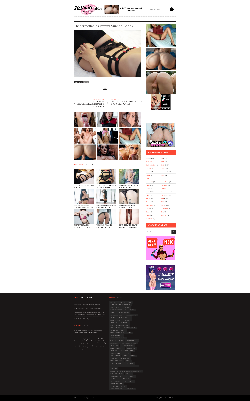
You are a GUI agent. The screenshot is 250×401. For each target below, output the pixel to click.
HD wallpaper (165, 182)
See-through (149, 205)
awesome (126, 379)
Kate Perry (114, 343)
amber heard (115, 381)
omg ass (113, 302)
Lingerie (163, 188)
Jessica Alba (114, 379)
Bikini (162, 161)
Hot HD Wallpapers (116, 19)
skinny (129, 373)
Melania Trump (131, 315)
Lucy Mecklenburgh (117, 330)
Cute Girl (163, 172)
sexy (129, 333)
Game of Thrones (116, 340)
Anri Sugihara (115, 376)
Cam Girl (148, 168)
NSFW (148, 198)
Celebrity (163, 168)
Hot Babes (78, 19)
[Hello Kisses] (89, 9)
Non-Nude (164, 195)
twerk (132, 310)
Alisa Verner (115, 356)
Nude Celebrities (91, 19)
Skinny (148, 208)
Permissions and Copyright (155, 398)
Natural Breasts (165, 192)
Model (86, 82)
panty (127, 353)
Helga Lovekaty (129, 328)
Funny (128, 19)
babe (112, 312)
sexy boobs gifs (116, 315)
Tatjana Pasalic (116, 335)
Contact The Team (170, 398)
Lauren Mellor (132, 340)
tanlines (113, 368)
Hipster (148, 185)
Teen (162, 212)
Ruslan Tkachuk (116, 361)
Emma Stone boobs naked (119, 325)
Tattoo (148, 212)
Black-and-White (150, 165)
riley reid (114, 345)
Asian (147, 158)
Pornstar (148, 202)
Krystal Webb (115, 320)
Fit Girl (148, 175)
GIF (134, 19)
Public (163, 202)
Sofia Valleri (115, 328)
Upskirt (148, 215)
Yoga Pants (149, 218)
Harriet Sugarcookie (118, 310)
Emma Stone (114, 307)
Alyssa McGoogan (116, 348)
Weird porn (164, 215)
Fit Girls (103, 19)
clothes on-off (123, 312)
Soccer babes (164, 208)
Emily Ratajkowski (117, 333)
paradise (127, 320)
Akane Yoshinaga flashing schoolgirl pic (125, 371)
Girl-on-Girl (149, 182)
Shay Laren (129, 363)
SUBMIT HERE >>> (93, 332)
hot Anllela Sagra (131, 366)
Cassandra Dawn (116, 373)
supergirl (124, 322)
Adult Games (162, 19)
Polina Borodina (130, 356)
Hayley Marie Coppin (117, 386)
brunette (113, 350)
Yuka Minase (129, 376)
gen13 (128, 361)
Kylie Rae (126, 307)
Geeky (148, 178)
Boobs (162, 165)
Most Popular (150, 19)
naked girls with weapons (119, 358)
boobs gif (113, 322)
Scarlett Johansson (117, 338)
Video (140, 19)
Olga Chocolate (116, 389)
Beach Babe (149, 161)
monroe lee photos (129, 343)
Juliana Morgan (127, 345)
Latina (148, 188)
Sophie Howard (125, 302)
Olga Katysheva (116, 384)
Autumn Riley (115, 366)
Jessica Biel (131, 348)
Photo (112, 317)
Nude (162, 198)
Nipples (148, 195)
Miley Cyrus (130, 389)
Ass (162, 158)
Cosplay (148, 172)
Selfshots (163, 205)
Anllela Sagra (115, 353)
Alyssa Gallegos (127, 350)
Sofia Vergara (115, 363)
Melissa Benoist (124, 317)
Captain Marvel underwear (120, 305)
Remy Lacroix (129, 381)
